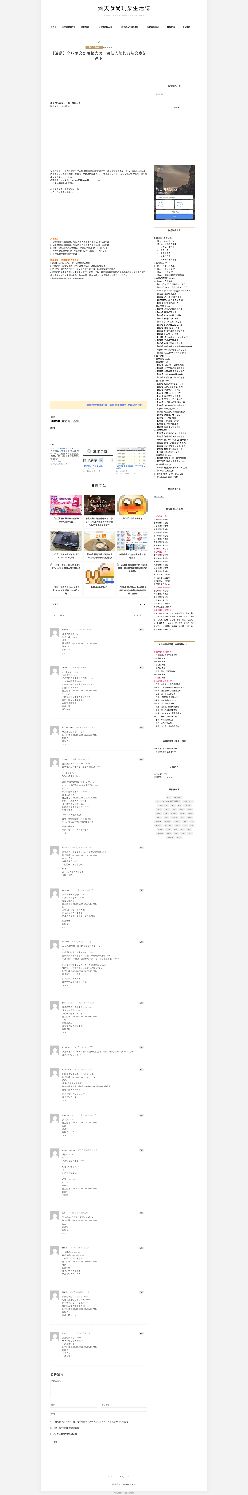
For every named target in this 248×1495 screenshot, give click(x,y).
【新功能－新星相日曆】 (93, 466)
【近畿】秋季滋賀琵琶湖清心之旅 (171, 350)
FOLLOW (174, 107)
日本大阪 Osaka (163, 359)
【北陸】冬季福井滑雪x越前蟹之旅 (172, 337)
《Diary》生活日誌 (164, 471)
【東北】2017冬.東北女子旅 (168, 297)
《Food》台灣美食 (164, 272)
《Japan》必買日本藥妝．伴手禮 (171, 284)
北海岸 (190, 809)
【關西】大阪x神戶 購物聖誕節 (170, 365)
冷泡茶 (182, 809)
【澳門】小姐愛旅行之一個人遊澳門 (172, 433)
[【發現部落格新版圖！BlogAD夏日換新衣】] (131, 456)
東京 (191, 821)
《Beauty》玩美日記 (165, 241)
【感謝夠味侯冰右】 (99, 587)
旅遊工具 (158, 821)
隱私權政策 (129, 1493)
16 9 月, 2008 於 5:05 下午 (84, 1070)
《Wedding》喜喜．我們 (167, 477)
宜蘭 (166, 817)
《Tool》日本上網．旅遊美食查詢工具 (173, 291)
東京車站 (158, 825)
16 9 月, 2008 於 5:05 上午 (81, 848)
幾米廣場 (174, 817)
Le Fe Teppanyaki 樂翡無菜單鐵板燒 (168, 801)
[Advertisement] (98, 82)
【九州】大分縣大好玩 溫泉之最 (170, 402)
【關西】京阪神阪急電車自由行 (170, 371)
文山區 (190, 817)
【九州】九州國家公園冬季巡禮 (170, 405)
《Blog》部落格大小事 (166, 244)
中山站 (167, 809)
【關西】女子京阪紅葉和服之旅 (170, 368)
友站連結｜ (187, 27)
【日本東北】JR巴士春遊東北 (169, 300)
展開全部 (158, 238)
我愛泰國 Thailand (164, 455)
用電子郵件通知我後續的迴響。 (67, 1428)
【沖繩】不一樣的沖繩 (166, 418)
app (168, 797)
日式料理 (167, 821)
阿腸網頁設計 (129, 1484)
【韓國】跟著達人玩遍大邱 (168, 427)
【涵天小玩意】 (165, 253)
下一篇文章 (137, 615)
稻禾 (175, 829)
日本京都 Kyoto (163, 356)
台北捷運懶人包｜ (106, 27)
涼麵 (191, 825)
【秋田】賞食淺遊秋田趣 (167, 303)
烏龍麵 (160, 829)
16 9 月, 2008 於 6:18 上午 (81, 942)
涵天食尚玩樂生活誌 (124, 8)
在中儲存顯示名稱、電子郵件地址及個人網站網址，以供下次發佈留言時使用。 (91, 1422)
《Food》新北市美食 (165, 269)
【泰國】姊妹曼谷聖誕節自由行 (170, 449)
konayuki (177, 797)
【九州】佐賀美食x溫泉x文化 (169, 384)
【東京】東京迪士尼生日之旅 (169, 325)
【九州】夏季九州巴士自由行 (169, 399)
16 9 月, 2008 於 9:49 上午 (85, 1003)
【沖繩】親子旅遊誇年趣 (167, 424)
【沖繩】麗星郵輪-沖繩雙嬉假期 (170, 412)
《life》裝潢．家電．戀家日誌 (169, 474)
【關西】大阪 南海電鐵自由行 (169, 374)
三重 (179, 805)
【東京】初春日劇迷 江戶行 (168, 315)
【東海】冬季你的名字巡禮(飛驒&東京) (174, 346)
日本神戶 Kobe (163, 362)
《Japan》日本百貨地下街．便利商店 (173, 288)
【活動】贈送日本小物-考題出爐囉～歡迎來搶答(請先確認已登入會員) (132, 590)
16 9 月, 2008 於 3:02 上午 (85, 727)
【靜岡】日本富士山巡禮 (167, 334)
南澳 (165, 813)
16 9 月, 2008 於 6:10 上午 (84, 890)
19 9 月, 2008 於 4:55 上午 (80, 1248)
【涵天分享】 (164, 250)
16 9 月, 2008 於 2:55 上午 (80, 668)
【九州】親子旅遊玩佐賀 (167, 409)
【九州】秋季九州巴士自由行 (169, 393)
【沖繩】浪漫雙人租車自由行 (169, 415)
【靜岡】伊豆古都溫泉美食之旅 (170, 331)
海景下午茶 (168, 825)
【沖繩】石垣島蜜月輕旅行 (168, 421)
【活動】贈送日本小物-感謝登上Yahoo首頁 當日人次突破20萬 (66, 590)
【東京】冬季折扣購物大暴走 (169, 309)
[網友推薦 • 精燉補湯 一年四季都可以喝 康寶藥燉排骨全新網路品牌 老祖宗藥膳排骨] (99, 505)
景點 (185, 821)
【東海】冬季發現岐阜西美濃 (169, 343)
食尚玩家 (170, 837)
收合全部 (168, 238)
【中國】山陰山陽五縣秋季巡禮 (170, 378)
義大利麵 (160, 833)
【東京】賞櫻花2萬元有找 (168, 328)
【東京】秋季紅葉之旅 (166, 312)
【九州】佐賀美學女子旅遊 (168, 396)
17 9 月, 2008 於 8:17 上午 (78, 1213)
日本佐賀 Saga (162, 381)
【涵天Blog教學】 (166, 247)
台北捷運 (173, 813)
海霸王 (177, 825)
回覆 (141, 629)
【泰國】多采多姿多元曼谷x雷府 (171, 446)
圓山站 (159, 817)
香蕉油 (179, 837)
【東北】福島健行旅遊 (166, 294)
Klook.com (159, 497)
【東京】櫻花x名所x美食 (167, 319)
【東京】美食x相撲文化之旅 (169, 322)
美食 (189, 829)
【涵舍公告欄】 (94, 47)
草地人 (169, 833)
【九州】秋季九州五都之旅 (168, 390)
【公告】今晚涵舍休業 (132, 519)
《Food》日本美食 (164, 281)
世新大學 (187, 805)
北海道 (158, 813)
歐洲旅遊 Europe (163, 464)
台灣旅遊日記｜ (153, 27)
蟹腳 (183, 833)
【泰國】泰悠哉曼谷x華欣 (168, 452)
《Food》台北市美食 (165, 266)
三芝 (173, 805)
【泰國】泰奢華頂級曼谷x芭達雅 (171, 443)
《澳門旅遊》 (162, 430)
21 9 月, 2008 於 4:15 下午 (82, 1333)
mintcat (66, 1333)
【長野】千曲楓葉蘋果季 (167, 340)
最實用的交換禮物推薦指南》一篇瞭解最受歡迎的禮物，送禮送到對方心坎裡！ (115, 405)
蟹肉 (176, 833)
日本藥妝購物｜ (69, 27)
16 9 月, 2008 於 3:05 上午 (80, 759)
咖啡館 (190, 813)
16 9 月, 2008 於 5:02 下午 (84, 1047)
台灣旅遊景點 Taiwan (165, 278)
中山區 (159, 809)
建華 (182, 817)
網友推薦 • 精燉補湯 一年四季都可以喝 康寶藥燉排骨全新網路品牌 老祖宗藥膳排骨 (99, 522)
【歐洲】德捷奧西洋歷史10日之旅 (171, 468)
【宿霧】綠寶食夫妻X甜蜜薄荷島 (171, 458)
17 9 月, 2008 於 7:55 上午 (87, 1150)
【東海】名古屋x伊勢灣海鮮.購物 (171, 353)
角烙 (189, 833)
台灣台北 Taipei (163, 263)
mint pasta (188, 801)
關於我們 (118, 1493)
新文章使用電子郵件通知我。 (66, 1434)
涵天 (185, 825)
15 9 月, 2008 (107, 47)
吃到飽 (182, 813)
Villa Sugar (163, 805)
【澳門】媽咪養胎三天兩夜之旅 (170, 437)
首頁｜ (53, 27)
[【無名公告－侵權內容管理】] (66, 456)
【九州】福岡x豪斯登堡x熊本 (169, 387)
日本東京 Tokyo (163, 306)
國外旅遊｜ (86, 27)
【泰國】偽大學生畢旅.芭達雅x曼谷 (172, 440)
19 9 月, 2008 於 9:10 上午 (79, 1292)
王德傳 (168, 829)
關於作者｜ (172, 27)
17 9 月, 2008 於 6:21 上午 (87, 1115)
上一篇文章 (60, 615)
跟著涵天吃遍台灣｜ (130, 27)
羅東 (182, 829)
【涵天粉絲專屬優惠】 (168, 260)
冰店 (174, 809)
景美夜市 (176, 821)
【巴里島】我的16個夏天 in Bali (170, 461)
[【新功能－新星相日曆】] (98, 456)
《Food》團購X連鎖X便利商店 (170, 275)
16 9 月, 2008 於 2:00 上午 (82, 630)
